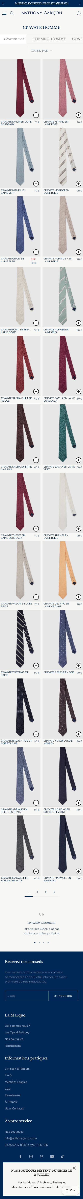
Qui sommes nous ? (17, 1026)
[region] (41, 924)
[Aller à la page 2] (54, 892)
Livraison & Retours (17, 1069)
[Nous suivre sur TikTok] (62, 1156)
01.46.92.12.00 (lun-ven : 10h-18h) (27, 1145)
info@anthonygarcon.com (21, 1138)
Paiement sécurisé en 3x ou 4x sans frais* (41, 3)
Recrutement (13, 1046)
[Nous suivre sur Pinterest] (41, 1156)
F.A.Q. (8, 1075)
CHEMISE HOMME (49, 39)
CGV (8, 1089)
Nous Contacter (14, 1108)
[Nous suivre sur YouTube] (52, 1156)
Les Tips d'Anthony (17, 1032)
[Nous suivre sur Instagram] (31, 1156)
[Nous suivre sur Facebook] (21, 1156)
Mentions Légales (16, 1082)
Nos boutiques (14, 1039)
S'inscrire (63, 995)
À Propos (11, 1102)
